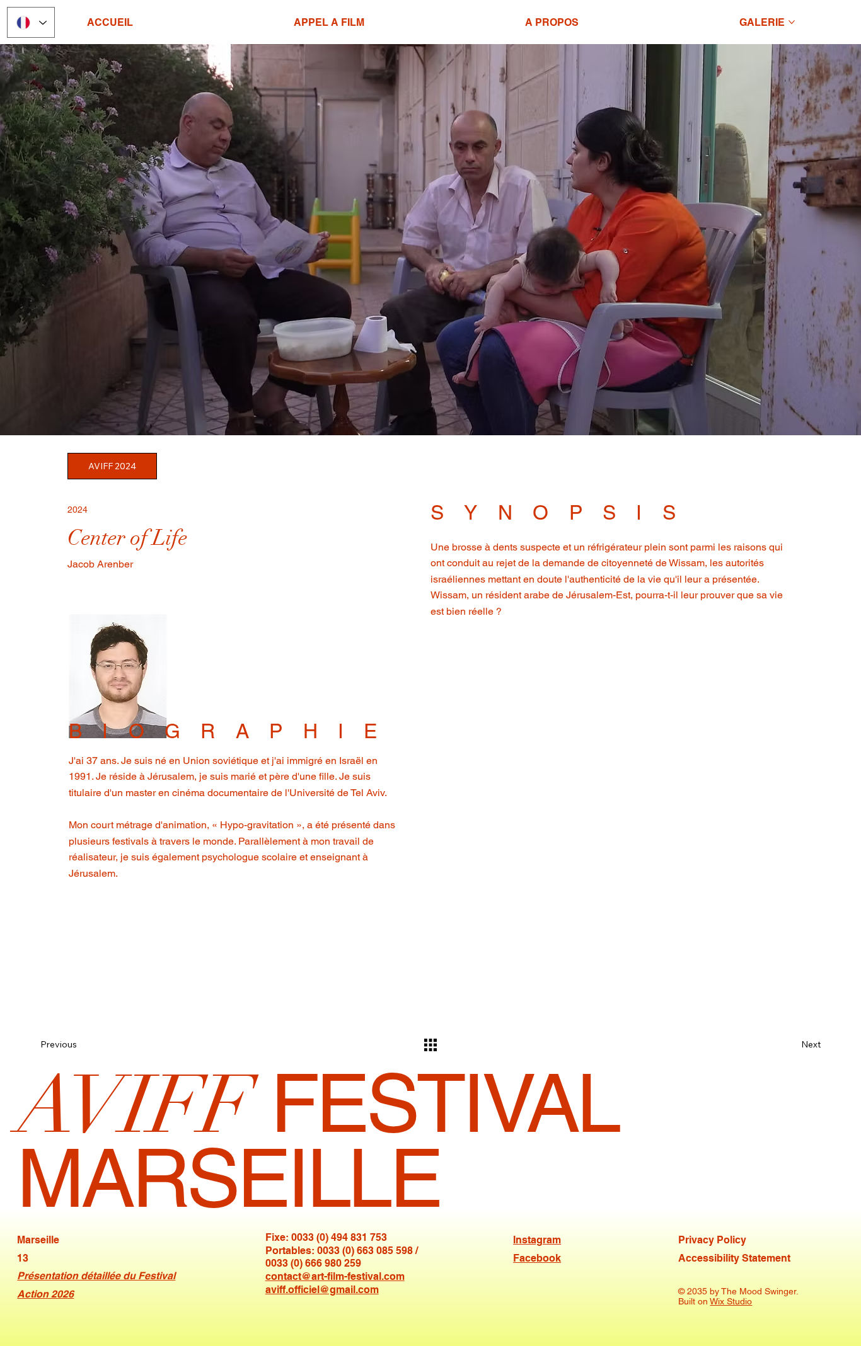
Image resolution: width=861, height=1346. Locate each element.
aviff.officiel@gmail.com (322, 1290)
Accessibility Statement (734, 1258)
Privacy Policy (712, 1240)
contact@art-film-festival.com (335, 1276)
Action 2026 (45, 1294)
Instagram (537, 1240)
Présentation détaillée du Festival (96, 1276)
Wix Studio (731, 1301)
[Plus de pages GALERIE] (792, 22)
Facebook (537, 1258)
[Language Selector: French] (31, 22)
